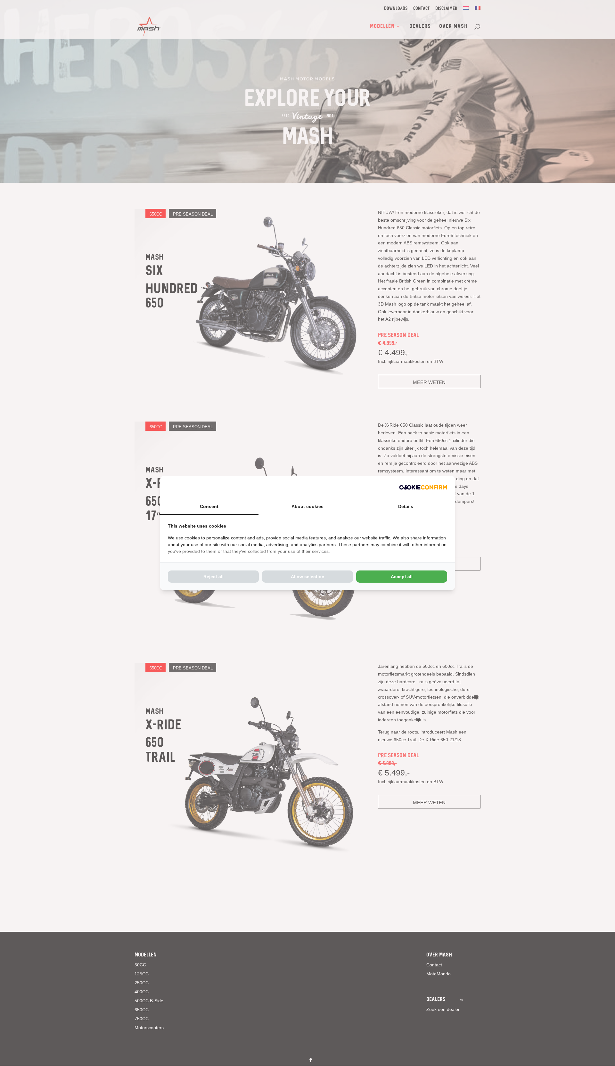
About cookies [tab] (307, 506)
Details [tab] (405, 506)
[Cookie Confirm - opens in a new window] (423, 487)
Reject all (213, 576)
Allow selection (307, 576)
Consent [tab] (209, 506)
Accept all (402, 576)
